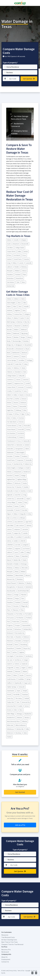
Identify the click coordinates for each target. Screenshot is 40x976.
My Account (5, 952)
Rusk (8, 652)
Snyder (22, 675)
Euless (14, 418)
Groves (9, 464)
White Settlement (21, 725)
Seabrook (24, 664)
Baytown (9, 326)
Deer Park (10, 399)
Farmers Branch (11, 425)
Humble (26, 487)
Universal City (26, 702)
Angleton (17, 310)
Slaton (15, 675)
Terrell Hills (16, 694)
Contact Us (5, 962)
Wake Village (10, 714)
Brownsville (25, 244)
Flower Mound (11, 429)
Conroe (18, 379)
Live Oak (17, 545)
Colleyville (21, 376)
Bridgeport (19, 345)
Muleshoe (21, 583)
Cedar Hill (10, 364)
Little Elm (23, 541)
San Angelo (10, 656)
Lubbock (9, 267)
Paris (22, 598)
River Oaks (10, 637)
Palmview (10, 598)
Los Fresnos (26, 548)
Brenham (26, 341)
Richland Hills (27, 629)
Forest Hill (21, 429)
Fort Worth (17, 255)
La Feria (14, 518)
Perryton (15, 606)
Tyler (18, 282)
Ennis (8, 418)
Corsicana (20, 387)
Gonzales (10, 456)
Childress (16, 368)
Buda (8, 353)
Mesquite (10, 271)
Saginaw (21, 652)
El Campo (9, 414)
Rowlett (19, 648)
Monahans (20, 579)
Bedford (25, 326)
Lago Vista (28, 522)
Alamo (23, 299)
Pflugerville (24, 606)
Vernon (27, 706)
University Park (11, 706)
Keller (22, 506)
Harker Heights (11, 468)
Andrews (9, 310)
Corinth (28, 383)
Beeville (9, 329)
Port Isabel (28, 614)
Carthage (29, 360)
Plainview (15, 610)
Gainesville (26, 441)
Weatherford (11, 717)
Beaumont (16, 244)
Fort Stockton (11, 433)
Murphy (29, 583)
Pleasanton (10, 614)
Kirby (29, 514)
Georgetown (19, 449)
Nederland (29, 587)
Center (9, 368)
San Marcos (18, 660)
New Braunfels (11, 591)
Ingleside (9, 495)
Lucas (16, 552)
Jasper (28, 498)
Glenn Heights (20, 452)
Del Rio (17, 399)
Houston (26, 259)
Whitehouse (10, 729)
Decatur (28, 395)
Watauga (19, 714)
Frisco (24, 255)
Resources (4, 935)
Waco (23, 282)
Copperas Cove (18, 383)
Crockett (28, 387)
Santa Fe (9, 664)
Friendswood (11, 441)
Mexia (16, 571)
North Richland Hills (23, 591)
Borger (23, 337)
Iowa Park (17, 495)
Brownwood (19, 349)
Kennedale (10, 510)
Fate (20, 425)
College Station (19, 248)
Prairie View (15, 621)
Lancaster (25, 529)
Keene (16, 506)
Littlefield (10, 545)
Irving (8, 263)
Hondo (25, 483)
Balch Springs (11, 322)
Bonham (16, 337)
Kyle (8, 518)
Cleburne (9, 372)
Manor (18, 556)
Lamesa (9, 529)
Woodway (18, 733)
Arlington (23, 240)
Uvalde (20, 706)
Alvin (20, 306)
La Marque (22, 518)
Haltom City (28, 464)
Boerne (9, 337)
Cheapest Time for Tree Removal (12, 944)
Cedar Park (18, 364)
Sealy (17, 667)
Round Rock (19, 278)
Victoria (9, 710)
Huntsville (10, 491)
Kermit (18, 510)
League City (17, 533)
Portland (28, 618)
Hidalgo (23, 475)
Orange (16, 595)
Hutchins (23, 491)
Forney (28, 429)
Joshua (20, 502)
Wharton (24, 721)
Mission (28, 575)
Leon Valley (10, 537)
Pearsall (25, 602)
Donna (9, 406)
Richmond (10, 633)
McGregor (24, 564)
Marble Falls (17, 560)
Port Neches (20, 618)
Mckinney (24, 267)
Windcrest (10, 733)
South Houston (11, 679)
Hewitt (17, 475)
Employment (5, 959)
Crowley (9, 391)
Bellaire (16, 329)
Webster (19, 717)
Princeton (24, 621)
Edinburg (18, 410)
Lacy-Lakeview (18, 522)
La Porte (9, 522)
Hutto (30, 491)
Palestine (23, 595)
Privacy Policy (13, 970)
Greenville (29, 460)
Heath (28, 468)
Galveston (19, 445)
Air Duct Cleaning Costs (9, 940)
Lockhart (9, 548)
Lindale (16, 541)
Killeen (15, 263)
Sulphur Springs (11, 687)
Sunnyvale (22, 687)
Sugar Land (27, 683)
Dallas (19, 251)
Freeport (21, 437)
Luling (28, 552)
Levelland (19, 537)
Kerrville (24, 510)
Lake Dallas (10, 525)
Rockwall (9, 644)
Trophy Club (10, 702)
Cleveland (18, 372)
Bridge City (10, 345)
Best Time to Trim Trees (9, 942)
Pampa (17, 598)
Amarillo (16, 240)
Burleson (24, 353)
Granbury (24, 456)
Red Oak (9, 629)
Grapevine (20, 460)
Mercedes (25, 568)
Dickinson (23, 402)
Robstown (10, 641)
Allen (24, 303)
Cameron (16, 356)
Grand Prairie (18, 259)
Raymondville (26, 625)
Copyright (27, 970)
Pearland (17, 274)
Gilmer (27, 449)
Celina (25, 364)
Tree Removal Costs (8, 937)
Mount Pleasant (11, 583)
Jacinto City (10, 498)
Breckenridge (17, 341)
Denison (24, 399)
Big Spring (25, 333)
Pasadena (10, 274)
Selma (30, 667)
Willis (27, 729)
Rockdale (18, 641)
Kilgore (9, 514)
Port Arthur (19, 614)
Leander (25, 533)
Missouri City (10, 579)
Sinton (9, 675)
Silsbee (25, 671)
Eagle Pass (10, 410)
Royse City (27, 648)
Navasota (20, 587)
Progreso (10, 625)
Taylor (18, 691)
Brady (8, 341)
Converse (25, 379)
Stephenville (18, 683)
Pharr (8, 610)
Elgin (23, 414)
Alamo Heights (11, 303)
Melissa (17, 568)
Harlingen (21, 468)
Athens (9, 318)
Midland (17, 271)
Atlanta (16, 318)
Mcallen (17, 267)
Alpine (9, 306)
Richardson (10, 278)
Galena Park (10, 445)
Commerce (10, 379)
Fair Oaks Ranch (11, 422)
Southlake (21, 679)
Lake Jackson (20, 525)
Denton (26, 251)
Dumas (15, 406)
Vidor (15, 710)
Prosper (17, 625)
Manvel (9, 560)
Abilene (9, 240)
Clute (24, 372)
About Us (4, 957)
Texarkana (25, 694)
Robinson (26, 637)
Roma (16, 644)
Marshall (9, 564)
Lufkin (22, 552)
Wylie (25, 733)
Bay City (27, 322)
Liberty (9, 541)
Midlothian (10, 575)
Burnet (9, 356)
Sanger (26, 660)
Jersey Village (11, 502)
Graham (17, 456)
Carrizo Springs (11, 360)
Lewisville (28, 263)
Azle (27, 318)
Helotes (9, 472)
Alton (14, 306)
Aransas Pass (18, 314)
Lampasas (17, 529)
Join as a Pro (20, 825)
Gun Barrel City (18, 464)
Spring (28, 679)
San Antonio (10, 282)
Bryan (27, 349)
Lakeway (28, 525)
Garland (9, 259)
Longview (17, 548)
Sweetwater (10, 691)
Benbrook (16, 333)
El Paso (9, 255)
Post (8, 621)
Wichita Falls (10, 286)
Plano (24, 274)
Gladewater (10, 452)
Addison (16, 299)
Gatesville (10, 449)
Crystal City (17, 391)
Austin (9, 244)
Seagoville (10, 667)
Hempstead (17, 472)
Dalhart (9, 395)
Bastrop (19, 322)
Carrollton (10, 248)
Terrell (9, 694)
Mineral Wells (19, 575)
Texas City (10, 698)
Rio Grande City (19, 633)
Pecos (9, 606)
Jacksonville (20, 498)
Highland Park (11, 479)
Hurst (16, 491)
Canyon (23, 356)
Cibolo (23, 368)
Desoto (16, 402)
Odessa (24, 271)
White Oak (10, 725)
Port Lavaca (10, 618)
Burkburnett (16, 353)
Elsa (28, 414)
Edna (24, 410)
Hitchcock (17, 483)
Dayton (22, 395)
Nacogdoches (11, 587)
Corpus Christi (11, 251)
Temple (25, 691)
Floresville (27, 425)
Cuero (25, 391)
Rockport (26, 641)
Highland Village (21, 479)
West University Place (13, 721)
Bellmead (24, 329)
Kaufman (9, 506)
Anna (24, 310)
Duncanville (23, 406)
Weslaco (27, 717)
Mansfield (25, 556)
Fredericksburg (11, 437)
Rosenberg (24, 644)
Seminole (10, 671)
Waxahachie (27, 714)
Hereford (9, 475)
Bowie (29, 337)
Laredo (21, 263)
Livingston (26, 545)
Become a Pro (6, 949)
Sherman (17, 671)
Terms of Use (21, 970)
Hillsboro (9, 483)
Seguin (23, 667)
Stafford (9, 683)
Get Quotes (28, 78)
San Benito (29, 656)
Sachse (14, 652)
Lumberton (10, 556)
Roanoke (18, 637)
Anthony (9, 314)
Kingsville (23, 514)
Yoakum (9, 737)
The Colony (18, 698)
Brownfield (28, 345)
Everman (21, 418)
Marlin (25, 560)
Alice (19, 303)
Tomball (26, 698)
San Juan (9, 660)
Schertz (17, 664)
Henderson (26, 472)
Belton (9, 333)
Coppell (9, 383)
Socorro (28, 675)
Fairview (21, 422)
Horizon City (10, 487)
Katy (25, 502)
